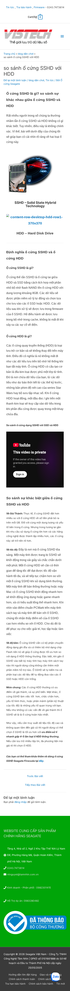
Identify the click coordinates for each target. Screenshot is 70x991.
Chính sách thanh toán (22, 979)
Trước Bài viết (35, 776)
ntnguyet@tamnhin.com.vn (23, 874)
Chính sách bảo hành (41, 983)
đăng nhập (20, 802)
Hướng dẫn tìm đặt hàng (23, 974)
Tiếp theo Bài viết (35, 784)
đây (41, 760)
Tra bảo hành (24, 7)
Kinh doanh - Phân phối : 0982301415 (29, 887)
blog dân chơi (36, 80)
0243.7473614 (15, 868)
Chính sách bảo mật (49, 979)
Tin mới (60, 983)
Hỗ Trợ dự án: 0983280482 (23, 900)
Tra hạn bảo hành (15, 983)
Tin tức (10, 7)
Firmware (39, 7)
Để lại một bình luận (15, 80)
